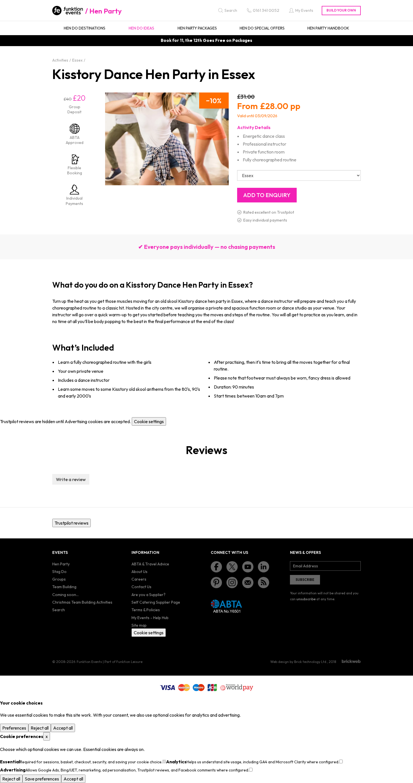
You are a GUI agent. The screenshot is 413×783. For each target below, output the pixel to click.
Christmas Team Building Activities (82, 602)
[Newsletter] (248, 582)
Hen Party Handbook (328, 28)
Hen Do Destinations (84, 28)
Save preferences (42, 779)
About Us (139, 571)
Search (58, 609)
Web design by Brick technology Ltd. (298, 662)
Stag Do (59, 571)
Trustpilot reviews (71, 523)
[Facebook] (216, 566)
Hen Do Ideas (141, 28)
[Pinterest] (216, 582)
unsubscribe (306, 599)
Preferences (14, 728)
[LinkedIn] (263, 566)
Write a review (71, 479)
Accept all (63, 728)
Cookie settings (149, 421)
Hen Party (105, 11)
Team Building (64, 586)
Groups (59, 579)
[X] (232, 566)
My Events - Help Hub (150, 617)
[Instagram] (232, 582)
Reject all (40, 728)
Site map (139, 625)
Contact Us (141, 586)
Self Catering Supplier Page (155, 602)
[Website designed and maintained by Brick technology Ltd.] (351, 661)
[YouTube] (248, 566)
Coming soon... (65, 594)
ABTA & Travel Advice (150, 564)
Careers (138, 579)
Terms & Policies (145, 609)
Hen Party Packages (197, 28)
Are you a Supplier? (148, 594)
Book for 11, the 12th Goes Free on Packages (206, 40)
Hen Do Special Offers (262, 28)
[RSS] (263, 582)
